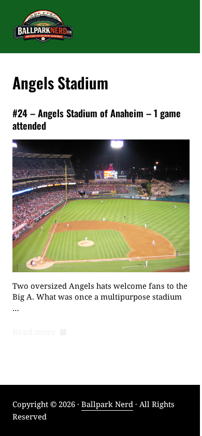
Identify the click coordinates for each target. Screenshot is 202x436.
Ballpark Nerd (107, 404)
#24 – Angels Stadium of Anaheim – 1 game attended (96, 119)
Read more (39, 332)
